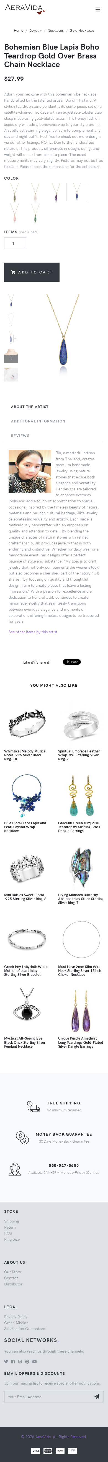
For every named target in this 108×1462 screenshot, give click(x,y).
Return (10, 1227)
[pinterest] (27, 1361)
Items (21, 231)
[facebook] (13, 1361)
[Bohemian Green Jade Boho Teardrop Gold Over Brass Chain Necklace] (35, 213)
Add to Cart (35, 272)
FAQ (8, 1233)
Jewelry (35, 30)
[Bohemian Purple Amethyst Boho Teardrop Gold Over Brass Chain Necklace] (56, 192)
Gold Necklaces (82, 30)
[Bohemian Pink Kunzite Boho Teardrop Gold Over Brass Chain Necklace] (35, 192)
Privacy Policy (15, 1316)
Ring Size (12, 1239)
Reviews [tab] (20, 435)
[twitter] (6, 1361)
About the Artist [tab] (29, 406)
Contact (11, 1277)
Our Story (12, 1271)
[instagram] (20, 1361)
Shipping (11, 1221)
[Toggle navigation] (98, 9)
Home (18, 30)
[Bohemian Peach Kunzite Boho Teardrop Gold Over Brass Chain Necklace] (14, 213)
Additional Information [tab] (38, 421)
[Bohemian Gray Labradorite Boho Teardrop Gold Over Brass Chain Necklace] (14, 192)
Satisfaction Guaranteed (24, 1328)
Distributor (13, 1284)
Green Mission (16, 1322)
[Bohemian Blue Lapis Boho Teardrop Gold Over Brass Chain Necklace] (76, 191)
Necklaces (56, 30)
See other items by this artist (33, 631)
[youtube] (34, 1361)
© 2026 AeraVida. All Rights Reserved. (54, 1436)
